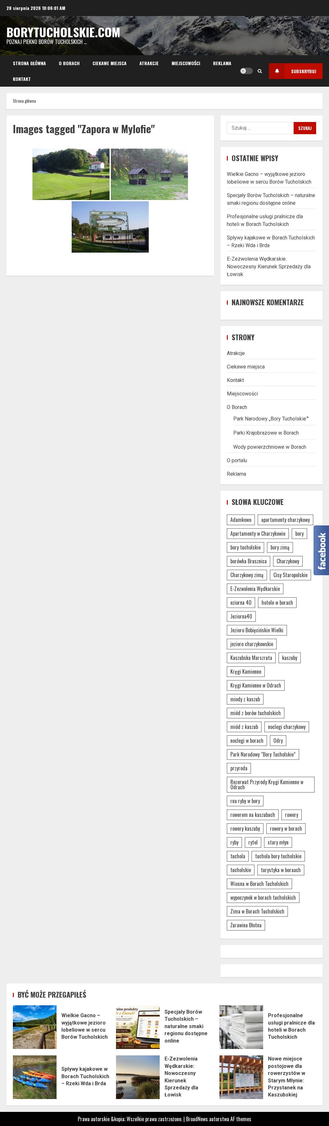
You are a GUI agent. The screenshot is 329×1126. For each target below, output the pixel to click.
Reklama (222, 63)
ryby (234, 842)
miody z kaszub (245, 699)
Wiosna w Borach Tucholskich (259, 884)
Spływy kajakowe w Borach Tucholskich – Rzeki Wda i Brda (35, 1077)
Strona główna (29, 63)
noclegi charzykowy (287, 727)
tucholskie (240, 870)
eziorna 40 (241, 602)
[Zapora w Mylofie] (71, 174)
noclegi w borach (246, 740)
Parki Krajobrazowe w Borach (266, 433)
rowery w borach (286, 828)
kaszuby (289, 658)
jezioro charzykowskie (251, 644)
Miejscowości (186, 63)
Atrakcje (149, 63)
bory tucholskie (245, 547)
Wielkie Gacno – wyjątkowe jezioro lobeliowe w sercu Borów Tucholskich (35, 1027)
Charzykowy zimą (246, 575)
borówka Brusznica (248, 561)
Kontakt (22, 78)
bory (299, 533)
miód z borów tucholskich (255, 713)
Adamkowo (240, 520)
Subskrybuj (303, 71)
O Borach (69, 63)
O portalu (237, 460)
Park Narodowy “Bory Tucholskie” (263, 754)
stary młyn (278, 842)
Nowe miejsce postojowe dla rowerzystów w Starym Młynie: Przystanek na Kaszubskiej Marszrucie (241, 1077)
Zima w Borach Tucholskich (257, 911)
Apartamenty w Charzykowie (257, 533)
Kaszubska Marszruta (251, 658)
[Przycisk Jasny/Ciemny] (246, 71)
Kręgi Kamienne (245, 671)
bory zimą (280, 547)
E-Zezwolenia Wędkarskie (255, 589)
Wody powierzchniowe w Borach (269, 447)
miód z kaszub (244, 727)
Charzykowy (288, 561)
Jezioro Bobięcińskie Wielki (256, 630)
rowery (291, 815)
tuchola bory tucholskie (278, 856)
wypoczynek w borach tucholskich (263, 897)
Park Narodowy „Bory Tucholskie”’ (271, 419)
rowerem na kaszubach (252, 815)
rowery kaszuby (245, 828)
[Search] (260, 71)
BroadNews (197, 1119)
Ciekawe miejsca (110, 63)
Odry (278, 740)
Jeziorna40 (241, 616)
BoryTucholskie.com (63, 32)
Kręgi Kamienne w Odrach (255, 685)
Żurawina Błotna (246, 925)
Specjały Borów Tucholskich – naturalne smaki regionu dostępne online (138, 1027)
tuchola (237, 856)
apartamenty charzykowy (285, 520)
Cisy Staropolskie (290, 575)
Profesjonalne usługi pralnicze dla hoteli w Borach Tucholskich (241, 1027)
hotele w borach (277, 602)
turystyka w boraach (281, 870)
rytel (253, 842)
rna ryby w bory (245, 801)
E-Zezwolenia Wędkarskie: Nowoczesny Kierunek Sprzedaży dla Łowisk (269, 266)
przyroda (238, 768)
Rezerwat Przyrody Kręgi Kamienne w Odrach (266, 784)
